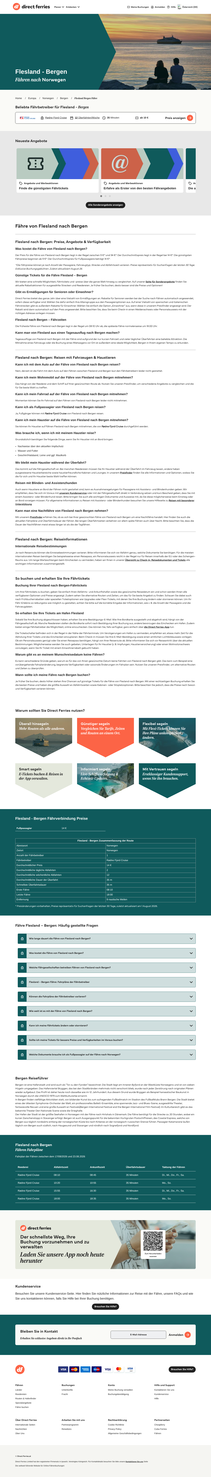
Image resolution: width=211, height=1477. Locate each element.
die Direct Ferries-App (156, 627)
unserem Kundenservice (73, 493)
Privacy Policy (114, 1429)
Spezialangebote (23, 1403)
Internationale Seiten (25, 1424)
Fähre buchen (22, 1407)
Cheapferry (159, 1424)
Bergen (64, 98)
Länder (18, 1390)
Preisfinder (126, 473)
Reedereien (20, 1394)
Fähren (157, 1433)
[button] (107, 939)
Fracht (65, 1394)
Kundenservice (161, 1394)
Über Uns (19, 1433)
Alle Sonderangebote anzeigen (105, 205)
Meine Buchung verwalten (120, 1390)
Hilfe (156, 1398)
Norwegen (48, 98)
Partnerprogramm (70, 1424)
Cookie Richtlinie (116, 1424)
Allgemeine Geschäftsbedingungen (124, 1433)
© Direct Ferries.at (23, 1456)
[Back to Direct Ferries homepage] (31, 7)
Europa (32, 98)
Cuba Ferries (160, 1429)
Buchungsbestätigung (118, 1394)
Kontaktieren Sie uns (164, 1390)
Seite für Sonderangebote (160, 281)
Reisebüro (67, 1429)
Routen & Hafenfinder (25, 1398)
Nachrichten (21, 1429)
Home (18, 98)
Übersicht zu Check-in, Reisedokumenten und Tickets (155, 560)
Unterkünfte (67, 1390)
